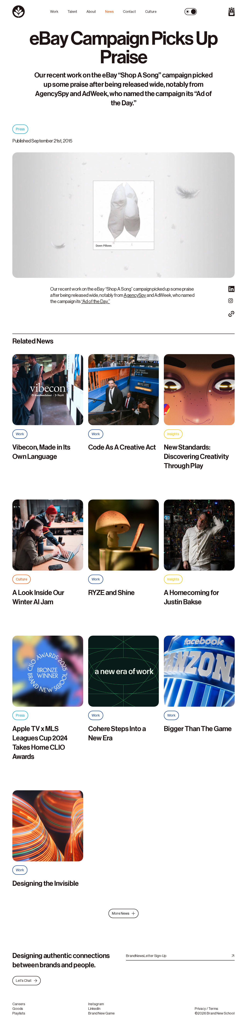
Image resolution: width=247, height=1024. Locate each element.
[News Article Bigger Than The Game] (199, 673)
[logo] (28, 11)
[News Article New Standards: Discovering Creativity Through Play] (199, 391)
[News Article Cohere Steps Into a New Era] (123, 673)
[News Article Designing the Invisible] (47, 827)
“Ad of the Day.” (95, 301)
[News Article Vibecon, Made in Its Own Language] (47, 391)
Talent (72, 11)
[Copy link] (231, 314)
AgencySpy (135, 295)
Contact (129, 11)
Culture (150, 11)
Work (54, 11)
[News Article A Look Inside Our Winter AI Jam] (47, 537)
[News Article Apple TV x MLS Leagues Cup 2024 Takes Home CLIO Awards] (47, 673)
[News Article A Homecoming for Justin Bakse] (199, 537)
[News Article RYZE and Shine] (123, 537)
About (91, 11)
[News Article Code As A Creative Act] (123, 391)
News (109, 11)
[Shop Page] (218, 11)
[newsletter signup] (232, 955)
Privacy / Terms (206, 1008)
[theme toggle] (190, 11)
